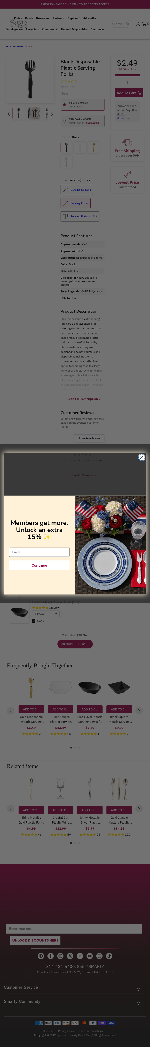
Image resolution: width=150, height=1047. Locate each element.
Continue (39, 565)
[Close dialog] (141, 457)
